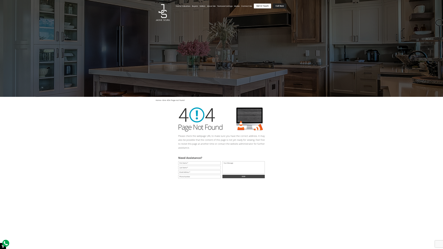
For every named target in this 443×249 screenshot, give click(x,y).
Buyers (195, 6)
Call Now (279, 6)
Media (237, 6)
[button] (3, 246)
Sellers (202, 6)
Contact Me (246, 6)
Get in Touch (262, 6)
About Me (211, 6)
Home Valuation (183, 6)
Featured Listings (225, 6)
